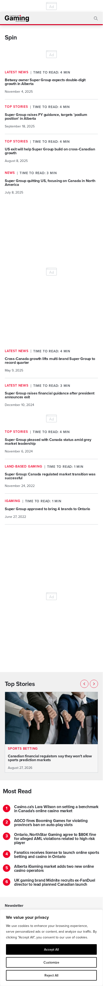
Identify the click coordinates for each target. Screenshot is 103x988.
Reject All (51, 975)
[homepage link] (17, 18)
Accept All (51, 949)
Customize (51, 962)
